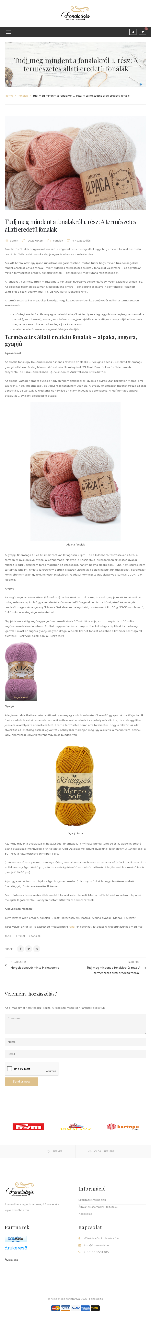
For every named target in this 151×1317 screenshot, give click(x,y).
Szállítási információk (92, 1200)
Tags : (8, 936)
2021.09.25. (36, 240)
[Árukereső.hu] (39, 1249)
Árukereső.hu (11, 1260)
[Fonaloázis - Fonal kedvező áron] (75, 13)
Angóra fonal (21, 697)
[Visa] (65, 1308)
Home (9, 95)
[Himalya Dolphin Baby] (75, 1126)
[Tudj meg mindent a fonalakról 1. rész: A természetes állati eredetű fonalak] (75, 163)
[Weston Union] (95, 1308)
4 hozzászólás (81, 240)
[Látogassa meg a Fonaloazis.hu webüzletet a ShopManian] (16, 1238)
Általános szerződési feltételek (98, 1207)
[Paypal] (75, 1308)
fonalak (36, 936)
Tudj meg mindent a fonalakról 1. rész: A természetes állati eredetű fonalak (70, 225)
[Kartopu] (123, 1126)
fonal (72, 926)
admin (14, 240)
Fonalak (23, 95)
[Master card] (55, 1308)
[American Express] (85, 1308)
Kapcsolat (85, 1213)
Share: (9, 949)
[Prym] (28, 1126)
